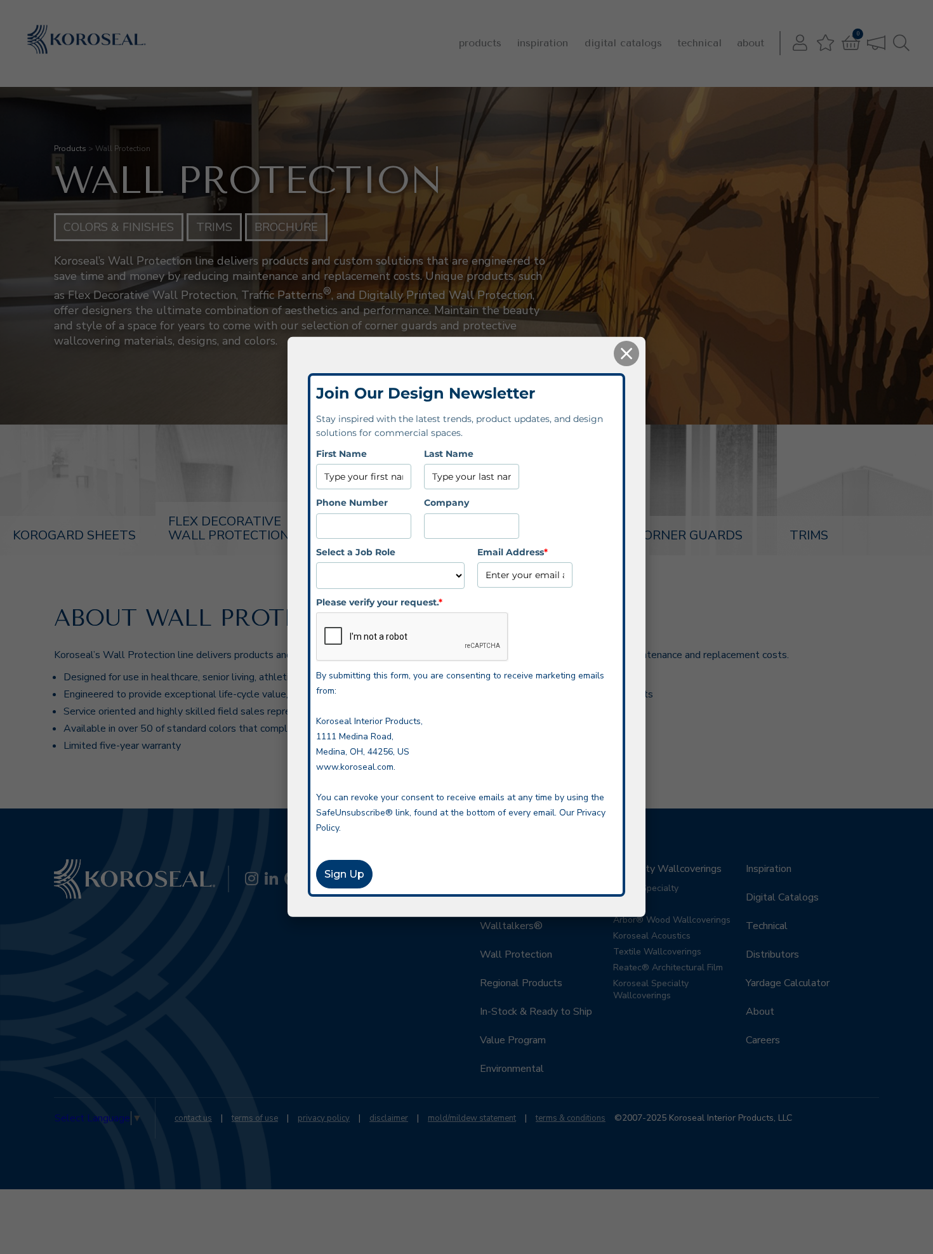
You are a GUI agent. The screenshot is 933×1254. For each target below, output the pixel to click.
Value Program (513, 1040)
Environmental (512, 1069)
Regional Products (521, 983)
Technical (699, 43)
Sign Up (344, 874)
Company (446, 502)
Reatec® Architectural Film (668, 967)
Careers (763, 1040)
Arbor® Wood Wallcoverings (672, 920)
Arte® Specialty (645, 888)
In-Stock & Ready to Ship (536, 1012)
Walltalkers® (511, 926)
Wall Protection (516, 954)
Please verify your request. (379, 602)
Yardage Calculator (788, 983)
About (750, 43)
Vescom (629, 904)
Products (480, 43)
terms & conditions (570, 1118)
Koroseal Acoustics (652, 936)
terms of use (255, 1118)
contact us (193, 1118)
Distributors (772, 954)
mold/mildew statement (472, 1118)
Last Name (448, 453)
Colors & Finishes (118, 227)
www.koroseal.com (355, 767)
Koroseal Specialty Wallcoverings (651, 989)
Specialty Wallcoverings (667, 869)
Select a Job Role (355, 551)
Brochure (286, 227)
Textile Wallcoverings (657, 952)
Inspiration (542, 43)
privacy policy (324, 1118)
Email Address (512, 551)
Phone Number (352, 502)
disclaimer (388, 1118)
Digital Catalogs (623, 43)
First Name (341, 453)
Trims (214, 227)
